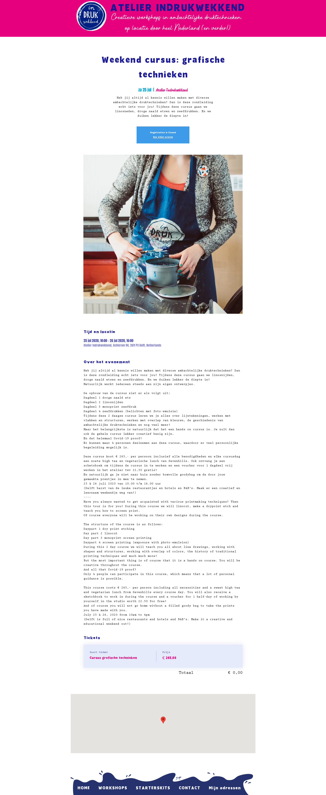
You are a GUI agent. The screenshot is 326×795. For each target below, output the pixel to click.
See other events (163, 137)
